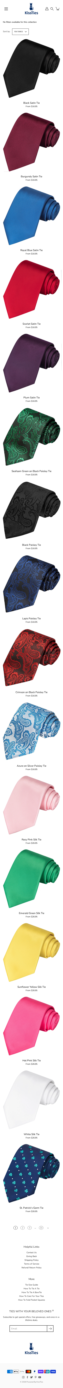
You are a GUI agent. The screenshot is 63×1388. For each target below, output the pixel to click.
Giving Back (31, 1256)
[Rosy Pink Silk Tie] (31, 805)
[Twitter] (31, 1377)
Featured (18, 31)
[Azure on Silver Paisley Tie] (31, 731)
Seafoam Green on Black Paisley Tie (31, 471)
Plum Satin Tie (31, 397)
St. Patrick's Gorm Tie (31, 1208)
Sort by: (6, 31)
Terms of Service (31, 1263)
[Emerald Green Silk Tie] (31, 878)
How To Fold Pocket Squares (31, 1300)
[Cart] (57, 8)
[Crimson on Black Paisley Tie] (31, 658)
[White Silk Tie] (31, 1100)
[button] (52, 8)
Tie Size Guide (31, 1284)
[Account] (47, 8)
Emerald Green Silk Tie (31, 913)
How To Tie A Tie (31, 1288)
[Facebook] (27, 1377)
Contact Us (32, 1252)
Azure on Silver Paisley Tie (31, 766)
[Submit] (50, 1328)
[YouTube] (39, 1377)
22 (41, 1227)
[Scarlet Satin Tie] (31, 289)
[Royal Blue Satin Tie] (31, 216)
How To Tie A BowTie (32, 1292)
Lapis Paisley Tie (31, 618)
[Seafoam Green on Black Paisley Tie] (31, 436)
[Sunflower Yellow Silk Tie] (31, 952)
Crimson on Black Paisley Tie (31, 692)
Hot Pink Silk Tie (31, 1060)
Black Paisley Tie (31, 545)
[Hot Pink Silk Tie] (31, 1026)
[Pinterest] (35, 1377)
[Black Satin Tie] (31, 68)
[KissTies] (31, 8)
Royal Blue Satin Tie (31, 250)
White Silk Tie (31, 1134)
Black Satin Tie (31, 103)
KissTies (39, 1382)
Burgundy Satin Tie (31, 176)
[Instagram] (23, 1377)
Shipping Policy (31, 1260)
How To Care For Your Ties (31, 1296)
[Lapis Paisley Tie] (31, 584)
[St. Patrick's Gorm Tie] (31, 1173)
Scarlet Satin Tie (32, 324)
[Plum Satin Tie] (31, 363)
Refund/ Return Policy (31, 1267)
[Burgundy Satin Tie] (31, 142)
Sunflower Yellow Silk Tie (31, 987)
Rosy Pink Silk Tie (31, 839)
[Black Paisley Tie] (31, 510)
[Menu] (6, 9)
